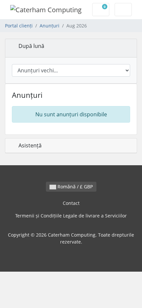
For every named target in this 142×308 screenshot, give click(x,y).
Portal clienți (19, 25)
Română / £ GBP (74, 186)
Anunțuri (49, 25)
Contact (71, 203)
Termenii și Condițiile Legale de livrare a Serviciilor (71, 215)
